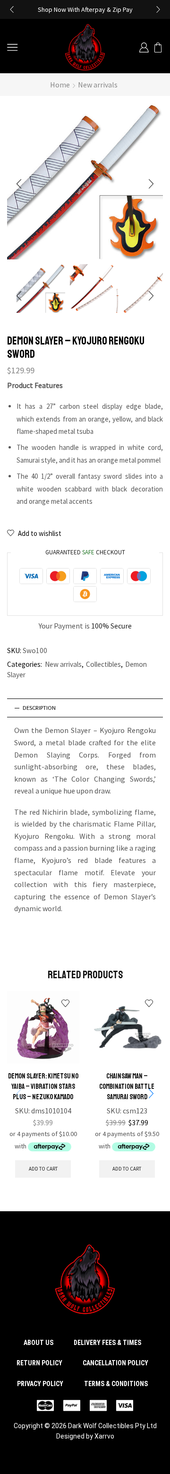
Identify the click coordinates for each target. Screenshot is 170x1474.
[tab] (85, 708)
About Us (38, 1342)
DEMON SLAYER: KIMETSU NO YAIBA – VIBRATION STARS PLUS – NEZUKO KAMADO (43, 1086)
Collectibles (103, 664)
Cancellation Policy (115, 1363)
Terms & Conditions (116, 1384)
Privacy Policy (40, 1384)
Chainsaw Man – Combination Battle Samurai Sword (126, 1086)
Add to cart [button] (43, 1168)
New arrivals (98, 84)
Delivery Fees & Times (107, 1342)
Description (39, 707)
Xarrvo (104, 1436)
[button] (11, 9)
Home (60, 84)
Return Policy (39, 1363)
